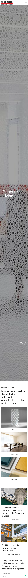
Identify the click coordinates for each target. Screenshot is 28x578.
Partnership (14, 479)
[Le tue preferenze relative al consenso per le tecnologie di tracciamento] (25, 575)
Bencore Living (14, 454)
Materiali (14, 430)
